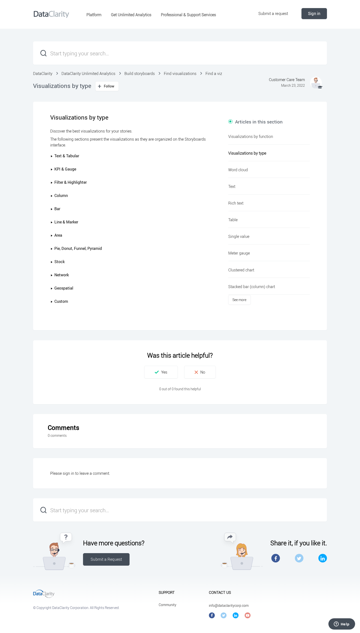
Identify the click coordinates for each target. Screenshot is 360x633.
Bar (57, 208)
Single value (238, 236)
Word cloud (238, 169)
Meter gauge (239, 253)
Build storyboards (139, 73)
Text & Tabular (66, 155)
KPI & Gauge (65, 169)
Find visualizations (180, 73)
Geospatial (63, 288)
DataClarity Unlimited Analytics (88, 73)
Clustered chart (241, 270)
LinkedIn (322, 558)
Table (233, 219)
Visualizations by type (247, 153)
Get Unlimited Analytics (131, 14)
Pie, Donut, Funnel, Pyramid (78, 248)
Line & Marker (66, 222)
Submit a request (273, 13)
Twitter (299, 558)
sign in (68, 473)
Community (167, 604)
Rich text (235, 203)
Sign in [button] (314, 13)
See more (239, 299)
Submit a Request (106, 559)
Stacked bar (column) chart (251, 286)
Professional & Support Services (188, 14)
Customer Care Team (287, 79)
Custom (61, 301)
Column (61, 195)
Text (231, 186)
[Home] (51, 14)
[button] (52, 156)
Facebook (275, 558)
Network (61, 275)
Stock (59, 261)
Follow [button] (109, 86)
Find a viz (213, 73)
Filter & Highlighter (70, 182)
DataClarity (42, 73)
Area (58, 235)
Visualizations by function (250, 136)
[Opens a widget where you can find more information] (341, 624)
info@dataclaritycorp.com (229, 605)
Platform (93, 14)
